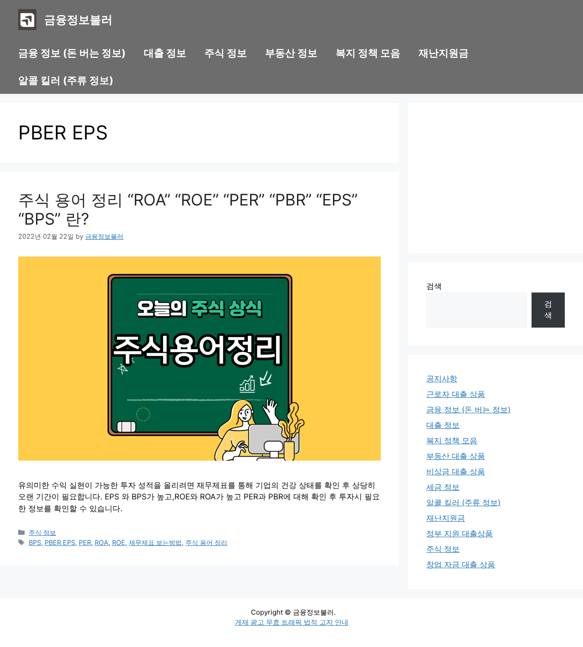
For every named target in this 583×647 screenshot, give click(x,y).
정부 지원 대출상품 (459, 533)
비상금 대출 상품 (455, 471)
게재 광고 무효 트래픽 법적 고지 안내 (291, 622)
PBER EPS (60, 542)
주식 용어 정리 (206, 542)
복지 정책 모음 (368, 53)
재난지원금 (444, 53)
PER (85, 542)
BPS (35, 542)
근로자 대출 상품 (455, 394)
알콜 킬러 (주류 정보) (65, 80)
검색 (434, 286)
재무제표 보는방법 (155, 542)
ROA (101, 542)
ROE (118, 542)
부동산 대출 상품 (455, 456)
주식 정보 (226, 53)
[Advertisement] (495, 178)
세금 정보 (443, 487)
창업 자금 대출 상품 (460, 564)
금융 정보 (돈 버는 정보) (72, 53)
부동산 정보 (291, 53)
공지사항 (441, 378)
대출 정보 (165, 53)
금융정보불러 (78, 19)
